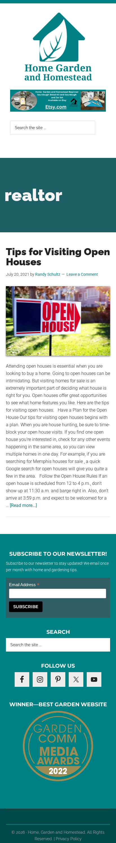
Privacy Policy (69, 839)
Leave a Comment (82, 274)
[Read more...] (23, 505)
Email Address (24, 585)
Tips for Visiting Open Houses (58, 257)
